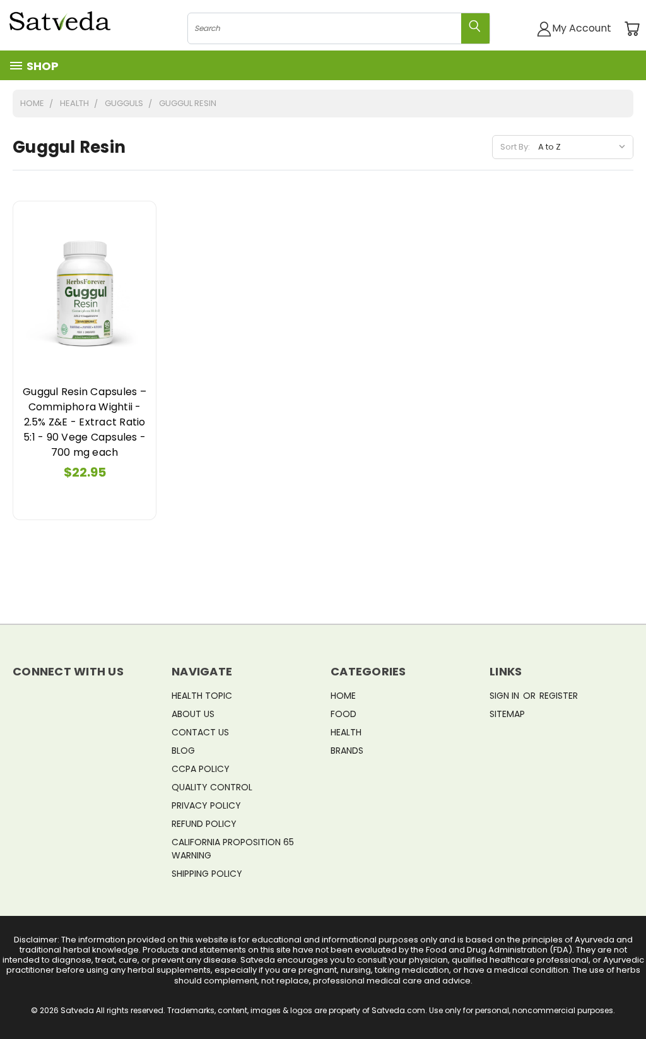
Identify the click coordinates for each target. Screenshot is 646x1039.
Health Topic (202, 695)
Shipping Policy (207, 873)
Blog (183, 750)
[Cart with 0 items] (632, 29)
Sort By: (515, 147)
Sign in (506, 695)
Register (558, 695)
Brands (347, 750)
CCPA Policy (201, 769)
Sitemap (507, 714)
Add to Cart (85, 290)
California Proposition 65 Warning (233, 849)
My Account (581, 28)
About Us (193, 714)
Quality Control (212, 787)
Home (343, 695)
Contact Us (200, 732)
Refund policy (204, 823)
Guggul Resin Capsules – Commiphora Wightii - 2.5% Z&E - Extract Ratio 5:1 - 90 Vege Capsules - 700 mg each (84, 422)
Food (343, 714)
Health (346, 732)
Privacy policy (206, 805)
